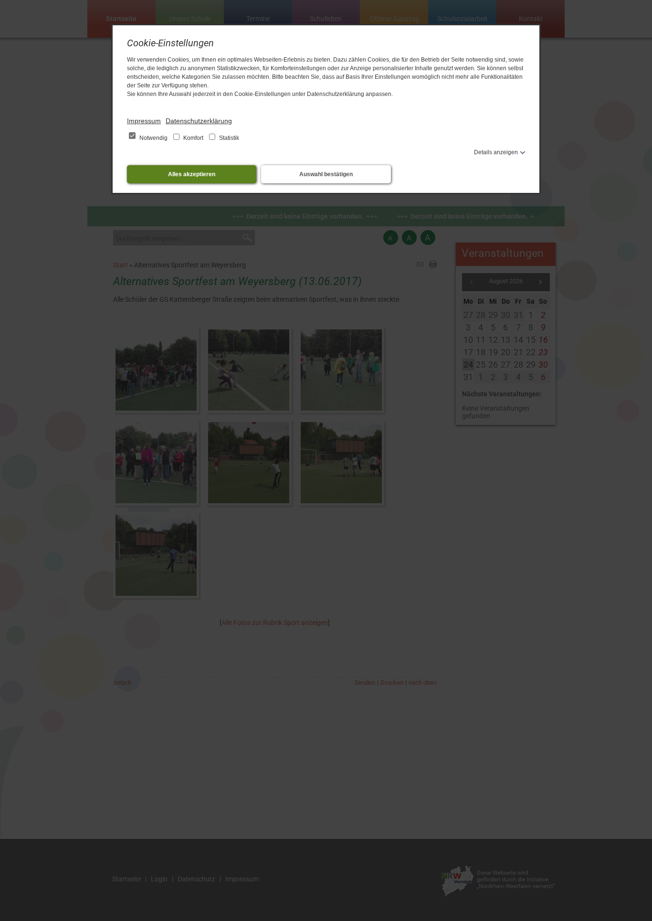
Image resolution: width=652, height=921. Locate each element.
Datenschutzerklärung (199, 121)
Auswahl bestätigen (326, 174)
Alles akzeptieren (191, 174)
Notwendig (153, 138)
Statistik (228, 138)
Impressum (144, 121)
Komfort (193, 138)
